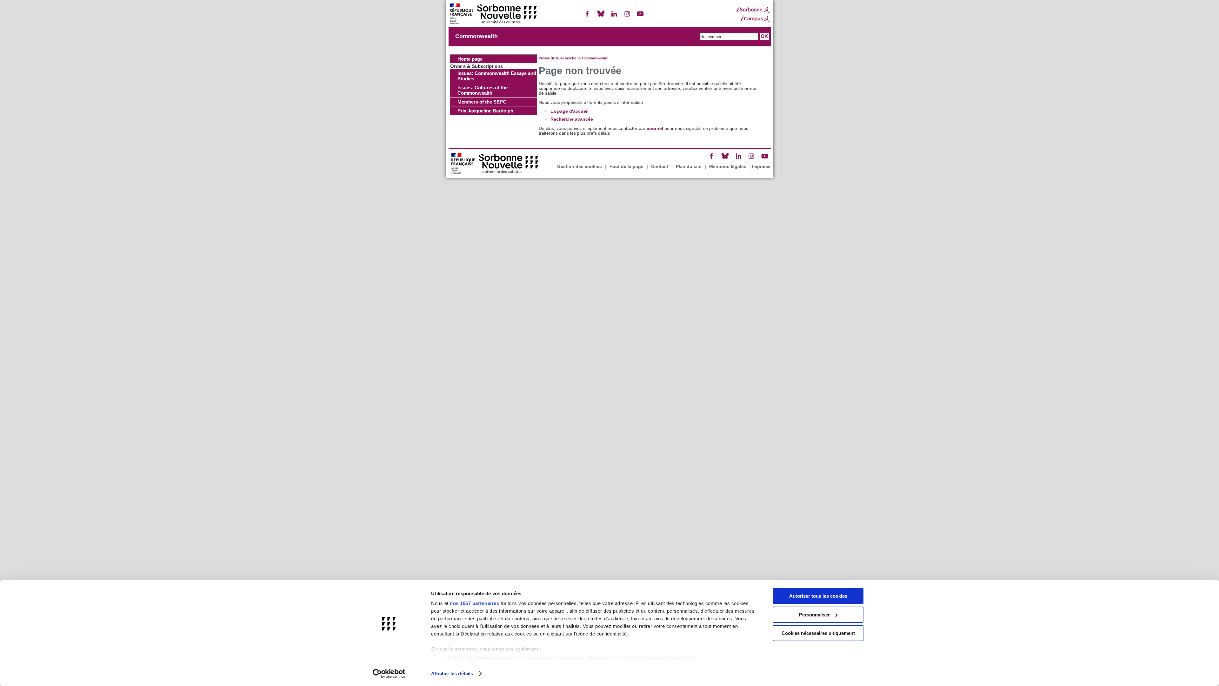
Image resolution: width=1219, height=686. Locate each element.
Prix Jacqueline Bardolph (485, 110)
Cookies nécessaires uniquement (818, 633)
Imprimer (761, 166)
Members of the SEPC (481, 101)
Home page (470, 59)
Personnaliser (814, 614)
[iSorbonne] (753, 10)
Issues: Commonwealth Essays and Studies (496, 76)
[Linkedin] (614, 16)
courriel (655, 128)
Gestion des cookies (579, 166)
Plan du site (689, 166)
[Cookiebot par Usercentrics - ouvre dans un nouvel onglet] (389, 673)
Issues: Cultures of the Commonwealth (482, 90)
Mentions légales (727, 166)
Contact (659, 166)
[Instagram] (627, 16)
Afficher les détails (452, 673)
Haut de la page (626, 166)
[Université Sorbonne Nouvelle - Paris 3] (493, 14)
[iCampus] (753, 19)
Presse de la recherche (557, 58)
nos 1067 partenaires (474, 603)
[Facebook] (587, 16)
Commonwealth (476, 36)
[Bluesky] (601, 16)
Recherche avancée (571, 119)
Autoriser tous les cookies (818, 596)
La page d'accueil (569, 111)
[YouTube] (640, 16)
